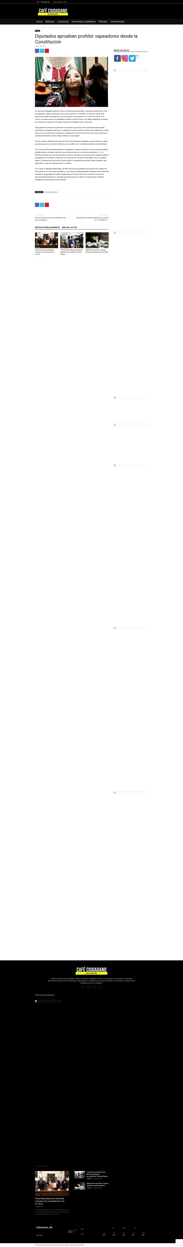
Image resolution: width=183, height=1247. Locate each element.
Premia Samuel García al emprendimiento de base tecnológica (50, 219)
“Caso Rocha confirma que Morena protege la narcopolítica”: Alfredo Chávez (71, 252)
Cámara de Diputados (51, 192)
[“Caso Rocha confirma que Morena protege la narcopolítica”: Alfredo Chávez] (71, 240)
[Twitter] (144, 1)
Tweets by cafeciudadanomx (45, 995)
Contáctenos (117, 21)
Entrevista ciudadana (84, 21)
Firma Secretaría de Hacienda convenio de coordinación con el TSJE (44, 252)
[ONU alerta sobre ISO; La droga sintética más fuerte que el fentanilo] (97, 240)
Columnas (63, 21)
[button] (136, 2)
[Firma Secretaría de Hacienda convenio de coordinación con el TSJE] (46, 240)
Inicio (39, 21)
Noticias (49, 21)
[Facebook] (139, 1)
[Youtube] (147, 1)
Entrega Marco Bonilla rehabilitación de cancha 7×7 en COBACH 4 (92, 219)
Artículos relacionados (47, 227)
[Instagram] (141, 1)
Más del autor (69, 227)
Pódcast (102, 21)
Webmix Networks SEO (77, 1245)
